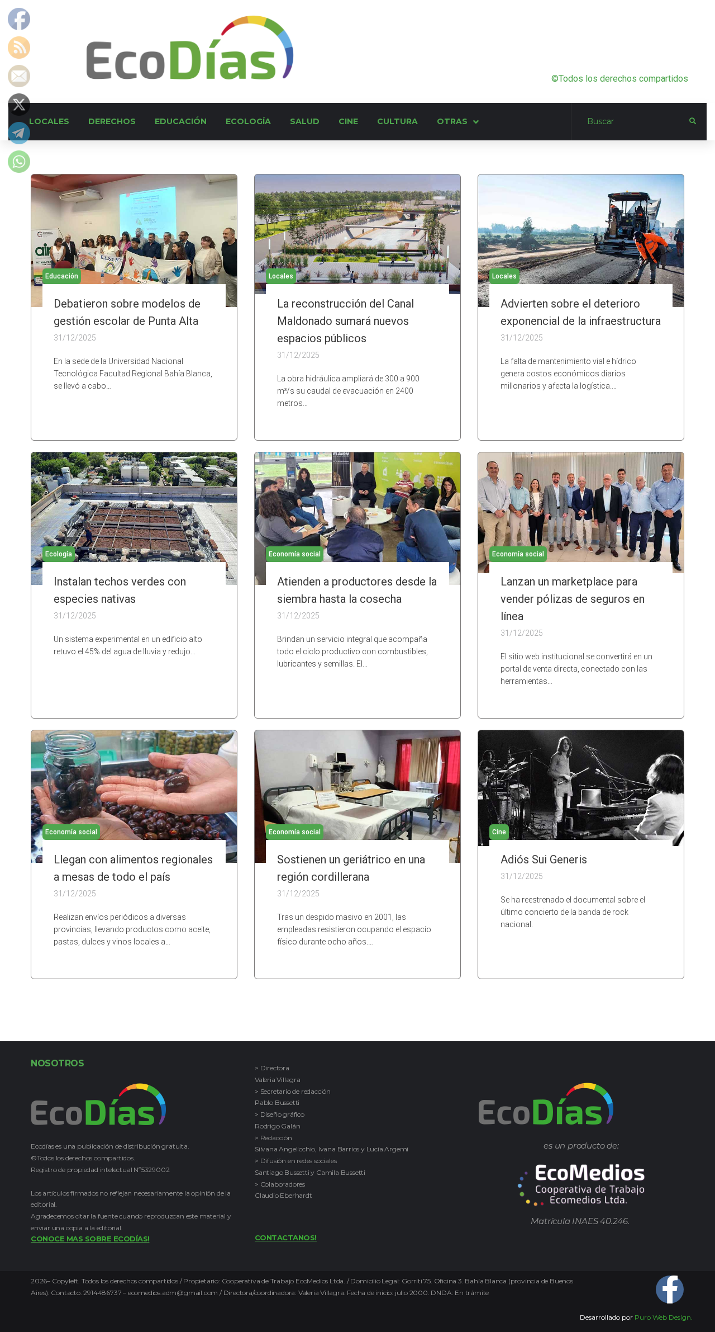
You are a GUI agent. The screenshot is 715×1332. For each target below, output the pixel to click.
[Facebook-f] (670, 1289)
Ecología (58, 554)
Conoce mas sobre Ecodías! (90, 1238)
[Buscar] (630, 122)
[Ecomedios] (581, 1185)
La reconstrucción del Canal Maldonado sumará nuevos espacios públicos (345, 321)
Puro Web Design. (664, 1317)
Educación (61, 276)
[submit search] (692, 121)
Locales (281, 276)
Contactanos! (286, 1237)
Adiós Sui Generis (543, 859)
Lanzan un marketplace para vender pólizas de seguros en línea (572, 599)
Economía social (295, 554)
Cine (499, 832)
